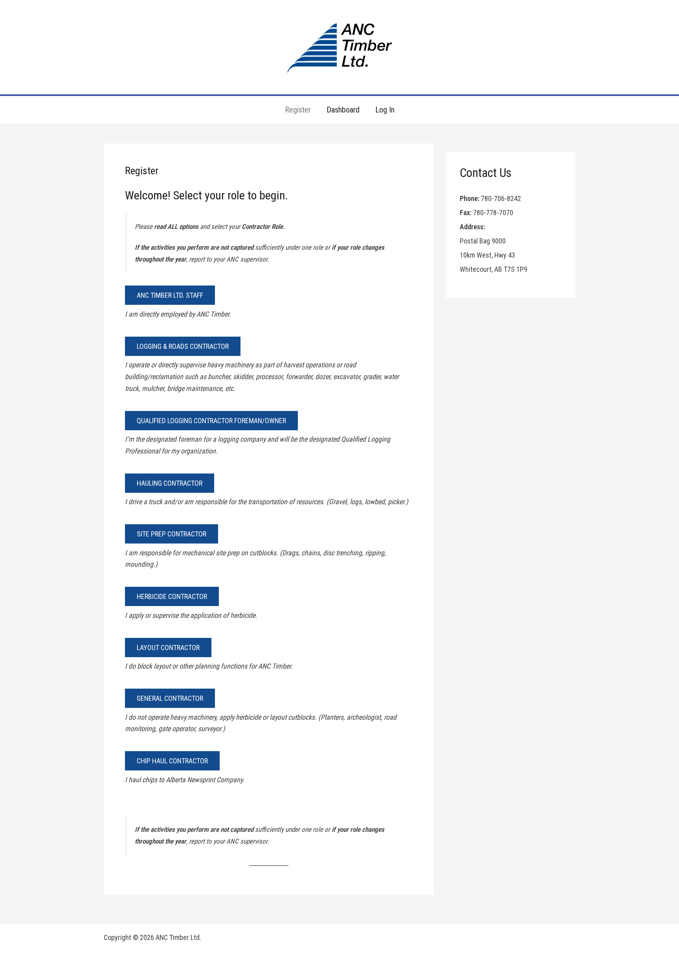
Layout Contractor (168, 647)
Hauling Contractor (169, 483)
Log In (385, 109)
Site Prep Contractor (171, 534)
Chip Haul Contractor (172, 761)
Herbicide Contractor (172, 596)
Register (298, 109)
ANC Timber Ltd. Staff (170, 295)
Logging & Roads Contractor (183, 346)
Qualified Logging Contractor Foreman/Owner (211, 420)
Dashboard (343, 109)
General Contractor (170, 698)
